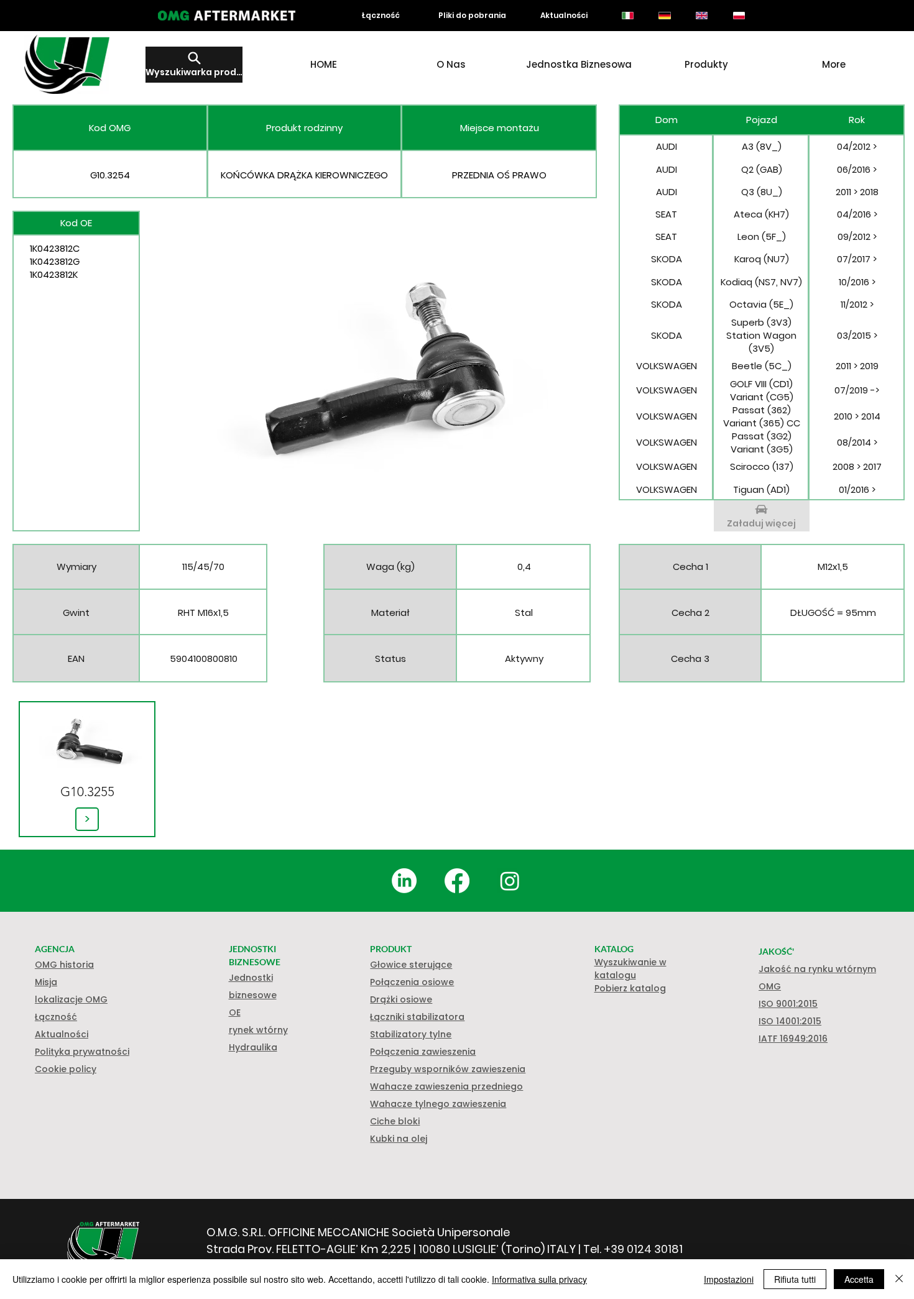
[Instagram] (509, 880)
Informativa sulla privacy (539, 1279)
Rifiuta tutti (795, 1279)
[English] (701, 15)
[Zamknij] (899, 1279)
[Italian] (627, 15)
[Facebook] (457, 880)
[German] (664, 15)
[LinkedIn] (404, 880)
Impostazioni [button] (729, 1279)
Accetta (859, 1279)
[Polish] (738, 15)
